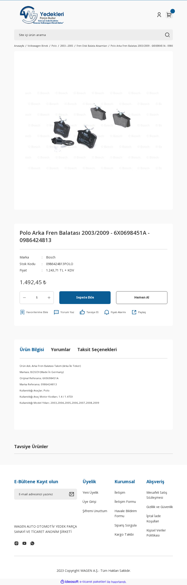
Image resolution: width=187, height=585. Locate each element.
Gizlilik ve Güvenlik (159, 507)
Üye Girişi (89, 501)
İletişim (119, 492)
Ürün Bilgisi (32, 349)
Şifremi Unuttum (95, 511)
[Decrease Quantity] (24, 297)
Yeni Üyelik (90, 492)
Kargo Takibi (124, 534)
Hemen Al (141, 297)
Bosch (50, 257)
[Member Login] (159, 14)
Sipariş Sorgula (125, 525)
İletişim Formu (125, 501)
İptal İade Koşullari (153, 518)
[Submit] (73, 494)
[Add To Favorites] (34, 312)
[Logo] (42, 15)
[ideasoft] (69, 582)
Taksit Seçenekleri (97, 349)
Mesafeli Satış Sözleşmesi (156, 495)
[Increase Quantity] (49, 297)
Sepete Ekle (85, 297)
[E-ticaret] (93, 582)
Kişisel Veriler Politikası (156, 532)
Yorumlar (60, 349)
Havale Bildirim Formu (125, 513)
